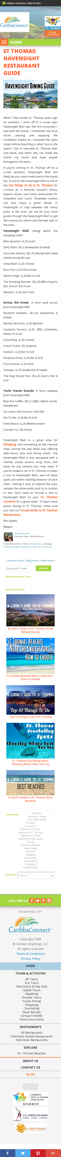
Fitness (30, 842)
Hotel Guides (30, 848)
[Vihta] (30, 1128)
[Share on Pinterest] (38, 1153)
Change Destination (53, 33)
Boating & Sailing (37, 816)
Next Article (47, 560)
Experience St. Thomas (31, 832)
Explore (30, 1047)
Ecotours (30, 822)
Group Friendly (31, 1016)
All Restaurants (31, 1032)
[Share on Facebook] (7, 1153)
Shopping (31, 1005)
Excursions (30, 826)
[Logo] (30, 1114)
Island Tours (31, 990)
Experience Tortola (31, 835)
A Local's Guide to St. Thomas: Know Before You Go (30, 630)
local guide (25, 546)
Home (16, 42)
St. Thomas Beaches (31, 1053)
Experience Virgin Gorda (30, 838)
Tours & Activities (30, 973)
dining (6, 546)
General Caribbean (30, 845)
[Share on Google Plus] (53, 1153)
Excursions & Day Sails (31, 986)
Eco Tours (31, 983)
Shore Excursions (31, 1019)
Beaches (37, 813)
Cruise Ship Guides (37, 819)
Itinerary (30, 851)
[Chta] (30, 1098)
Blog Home (33, 560)
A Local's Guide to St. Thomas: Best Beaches (30, 799)
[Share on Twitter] (23, 1153)
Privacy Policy (30, 958)
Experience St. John (30, 829)
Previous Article (16, 560)
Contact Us (30, 1067)
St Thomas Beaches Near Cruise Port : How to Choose (30, 677)
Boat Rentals (31, 1012)
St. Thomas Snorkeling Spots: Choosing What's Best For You (30, 762)
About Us (30, 1061)
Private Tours (31, 997)
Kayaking (30, 854)
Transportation (30, 867)
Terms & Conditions (30, 954)
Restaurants (36, 544)
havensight (14, 546)
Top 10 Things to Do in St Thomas (30, 717)
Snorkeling (30, 864)
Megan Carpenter (22, 533)
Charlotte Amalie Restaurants (31, 1036)
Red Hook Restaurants (31, 1040)
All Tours (31, 979)
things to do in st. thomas (41, 546)
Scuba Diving (30, 861)
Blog (30, 1074)
